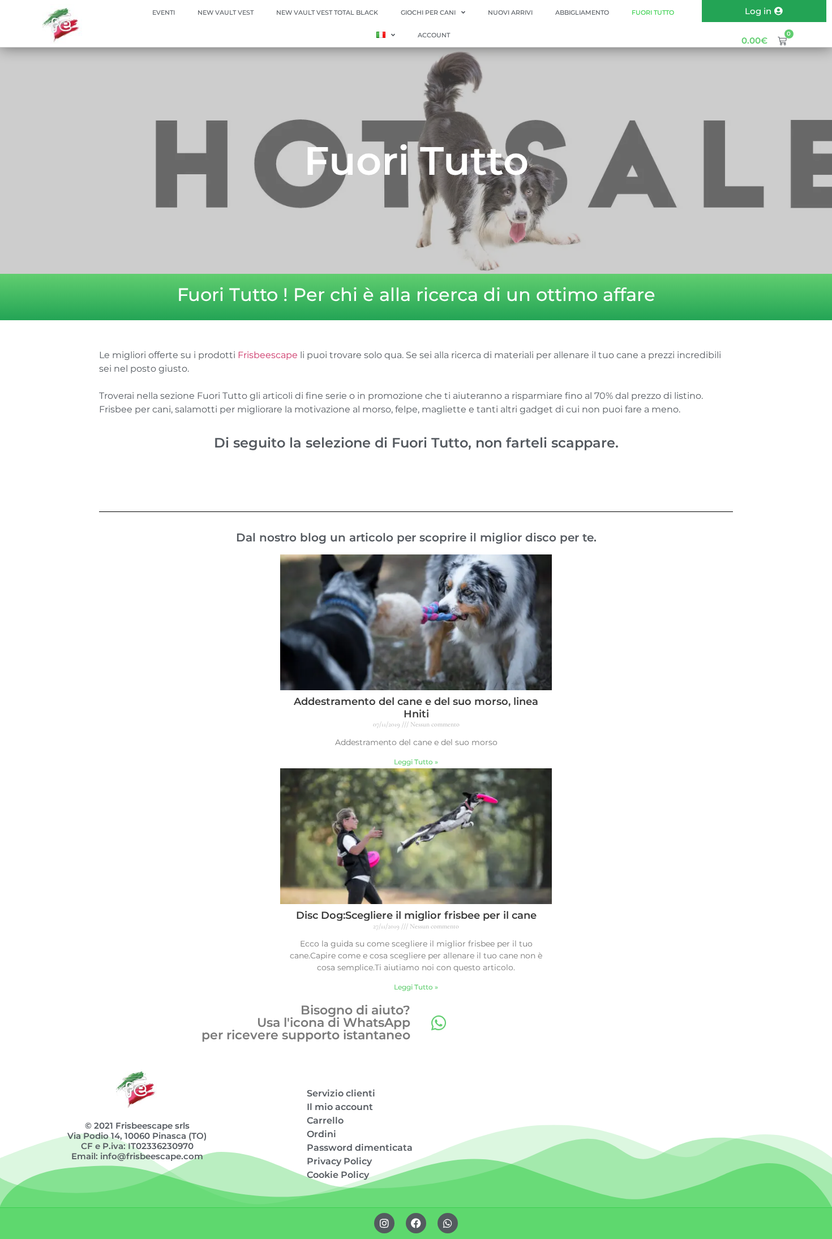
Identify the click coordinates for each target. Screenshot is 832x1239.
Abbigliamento (582, 12)
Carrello (325, 1120)
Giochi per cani (428, 12)
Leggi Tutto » (416, 762)
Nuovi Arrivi (510, 12)
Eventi (163, 12)
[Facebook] (416, 1223)
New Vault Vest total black (327, 12)
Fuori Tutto (653, 12)
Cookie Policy (338, 1174)
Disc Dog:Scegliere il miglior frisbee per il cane (416, 915)
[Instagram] (384, 1223)
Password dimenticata (360, 1147)
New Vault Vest (226, 12)
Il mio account (340, 1107)
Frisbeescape (268, 355)
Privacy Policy (339, 1161)
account (434, 35)
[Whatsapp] (439, 1023)
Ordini (321, 1134)
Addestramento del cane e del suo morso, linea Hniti (416, 707)
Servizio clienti (341, 1093)
